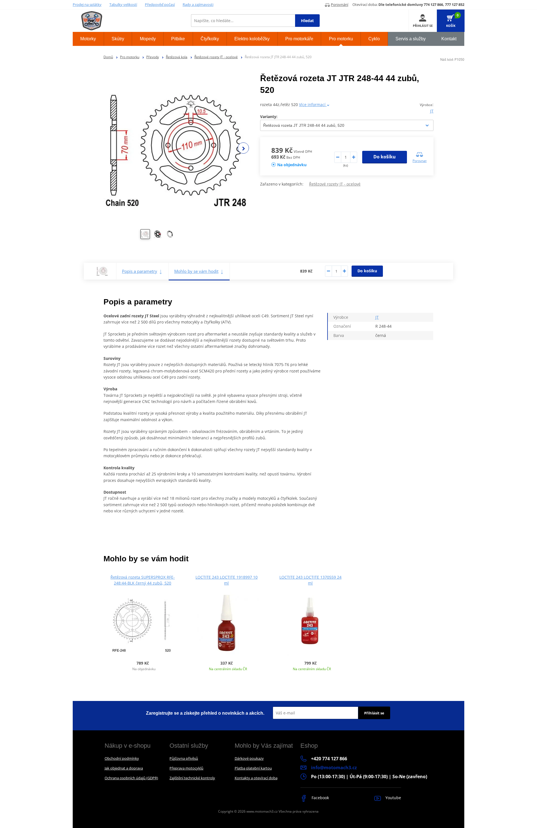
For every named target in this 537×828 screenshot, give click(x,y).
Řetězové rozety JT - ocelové (216, 57)
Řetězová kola (176, 57)
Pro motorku (129, 57)
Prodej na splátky (87, 4)
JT (432, 111)
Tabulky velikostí (123, 4)
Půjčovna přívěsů (183, 758)
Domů (108, 57)
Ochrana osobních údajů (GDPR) (131, 777)
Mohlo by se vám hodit (196, 271)
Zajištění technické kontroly (192, 777)
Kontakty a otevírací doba (256, 777)
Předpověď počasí (160, 4)
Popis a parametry (139, 271)
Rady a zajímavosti (198, 4)
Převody (152, 57)
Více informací (313, 104)
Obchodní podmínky (122, 758)
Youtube (392, 797)
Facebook (319, 797)
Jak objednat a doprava (124, 768)
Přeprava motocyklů (186, 768)
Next (243, 148)
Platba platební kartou (253, 768)
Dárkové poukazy (249, 758)
